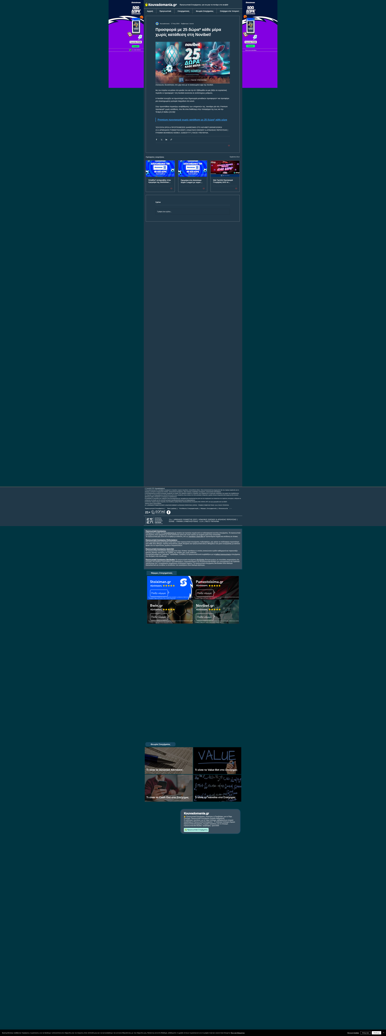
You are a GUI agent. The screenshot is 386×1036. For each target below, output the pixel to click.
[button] (205, 11)
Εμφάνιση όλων (235, 157)
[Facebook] (168, 512)
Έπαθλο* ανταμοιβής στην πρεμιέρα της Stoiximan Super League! (159, 181)
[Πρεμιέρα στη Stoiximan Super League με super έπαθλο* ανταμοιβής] (192, 169)
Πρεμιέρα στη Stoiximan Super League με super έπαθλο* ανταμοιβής (191, 181)
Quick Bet (170, 551)
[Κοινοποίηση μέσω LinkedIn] (166, 139)
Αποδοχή (376, 1033)
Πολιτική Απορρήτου (238, 1033)
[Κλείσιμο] (383, 1032)
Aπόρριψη (365, 1033)
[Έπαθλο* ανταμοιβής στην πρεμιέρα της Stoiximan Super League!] (160, 169)
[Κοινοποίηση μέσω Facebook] (156, 139)
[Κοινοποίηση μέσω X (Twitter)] (161, 139)
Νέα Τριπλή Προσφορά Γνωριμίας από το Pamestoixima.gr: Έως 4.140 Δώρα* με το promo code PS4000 (224, 181)
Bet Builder (201, 560)
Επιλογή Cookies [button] (353, 1033)
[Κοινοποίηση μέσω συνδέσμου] (171, 139)
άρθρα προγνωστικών (223, 554)
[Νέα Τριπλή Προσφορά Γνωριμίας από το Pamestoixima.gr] (225, 169)
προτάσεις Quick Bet (196, 536)
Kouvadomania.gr (170, 533)
